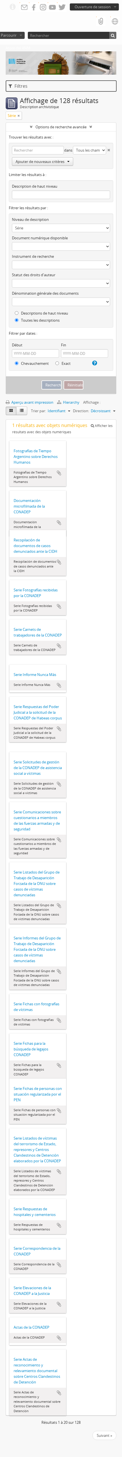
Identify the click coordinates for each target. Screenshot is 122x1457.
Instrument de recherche (33, 256)
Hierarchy (71, 402)
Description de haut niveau (34, 186)
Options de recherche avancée (61, 126)
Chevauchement (34, 363)
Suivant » (104, 1435)
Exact (66, 363)
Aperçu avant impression (31, 402)
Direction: (81, 410)
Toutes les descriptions (40, 320)
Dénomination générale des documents (45, 293)
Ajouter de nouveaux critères (40, 161)
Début (17, 344)
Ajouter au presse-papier (59, 473)
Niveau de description (30, 219)
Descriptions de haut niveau (44, 313)
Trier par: (38, 410)
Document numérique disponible (40, 237)
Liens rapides (12, 7)
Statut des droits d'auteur (33, 274)
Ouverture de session (93, 6)
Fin (63, 344)
